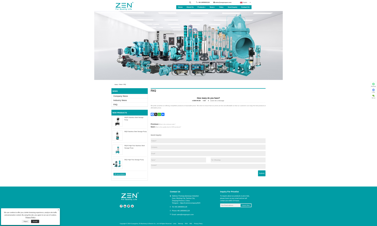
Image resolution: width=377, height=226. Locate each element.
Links (174, 223)
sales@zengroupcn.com (223, 2)
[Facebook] (152, 114)
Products (201, 7)
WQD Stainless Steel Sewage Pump (135, 131)
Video (221, 7)
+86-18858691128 (204, 2)
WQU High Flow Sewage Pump (134, 159)
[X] (155, 114)
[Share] (162, 114)
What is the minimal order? (167, 124)
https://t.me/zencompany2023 (190, 203)
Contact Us (245, 7)
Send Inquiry (232, 7)
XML (190, 223)
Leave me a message (217, 100)
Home (180, 7)
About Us (190, 7)
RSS (186, 223)
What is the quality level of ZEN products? (168, 127)
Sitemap (180, 223)
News (212, 7)
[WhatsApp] (159, 114)
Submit (261, 173)
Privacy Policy (198, 223)
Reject (26, 221)
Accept (35, 221)
